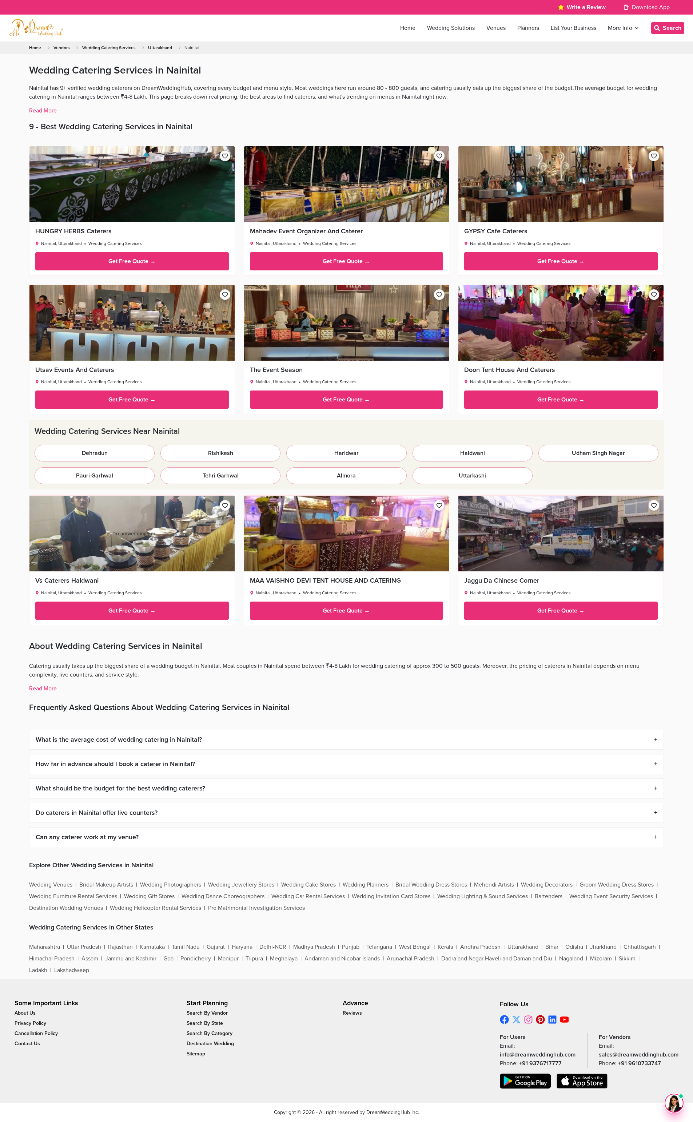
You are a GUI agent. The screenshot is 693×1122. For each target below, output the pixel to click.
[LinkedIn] (552, 1019)
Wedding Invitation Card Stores (391, 896)
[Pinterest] (540, 1019)
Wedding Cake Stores (308, 884)
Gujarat (216, 947)
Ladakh (38, 970)
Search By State (205, 1023)
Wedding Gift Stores (149, 896)
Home (35, 47)
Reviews (352, 1013)
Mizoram (601, 958)
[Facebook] (504, 1019)
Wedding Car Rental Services (308, 896)
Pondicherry (195, 958)
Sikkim (627, 958)
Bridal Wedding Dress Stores (431, 884)
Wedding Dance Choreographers (223, 896)
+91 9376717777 (540, 1063)
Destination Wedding (210, 1043)
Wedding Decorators (547, 884)
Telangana (379, 947)
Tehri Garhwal (221, 475)
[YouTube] (564, 1019)
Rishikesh (220, 453)
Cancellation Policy (36, 1033)
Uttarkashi (472, 475)
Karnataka (152, 947)
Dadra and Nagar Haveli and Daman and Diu (496, 958)
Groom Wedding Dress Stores (617, 884)
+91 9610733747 (639, 1063)
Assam (89, 958)
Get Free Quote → (132, 261)
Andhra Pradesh (480, 947)
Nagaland (571, 958)
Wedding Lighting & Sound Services (482, 896)
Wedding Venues (50, 884)
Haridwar (346, 453)
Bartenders (548, 896)
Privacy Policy (30, 1023)
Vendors (61, 47)
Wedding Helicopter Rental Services (155, 908)
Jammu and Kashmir (130, 958)
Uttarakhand (160, 47)
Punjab (350, 947)
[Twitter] (516, 1019)
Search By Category (209, 1033)
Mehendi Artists (494, 884)
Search (672, 28)
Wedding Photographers (170, 884)
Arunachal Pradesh (410, 958)
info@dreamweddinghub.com (537, 1054)
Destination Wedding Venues (66, 908)
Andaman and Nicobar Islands (342, 958)
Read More (43, 110)
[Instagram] (528, 1019)
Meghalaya (284, 958)
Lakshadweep (71, 970)
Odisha (574, 947)
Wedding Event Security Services (611, 896)
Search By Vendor (207, 1013)
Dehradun (95, 453)
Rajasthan (120, 947)
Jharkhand (603, 947)
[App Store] (582, 1081)
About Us (25, 1013)
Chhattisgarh (640, 947)
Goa (168, 958)
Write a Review (586, 7)
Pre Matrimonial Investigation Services (256, 908)
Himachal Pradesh (52, 958)
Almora (346, 475)
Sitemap (196, 1054)
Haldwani (472, 453)
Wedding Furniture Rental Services (73, 896)
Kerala (445, 947)
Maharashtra (44, 947)
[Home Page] (36, 28)
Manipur (228, 958)
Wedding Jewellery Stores (241, 884)
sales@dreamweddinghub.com (638, 1054)
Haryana (242, 947)
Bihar (551, 947)
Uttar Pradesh (84, 947)
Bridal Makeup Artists (106, 884)
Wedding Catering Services (109, 47)
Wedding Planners (366, 884)
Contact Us (27, 1043)
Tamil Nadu (186, 947)
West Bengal (415, 947)
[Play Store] (525, 1081)
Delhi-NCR (272, 947)
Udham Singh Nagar (598, 453)
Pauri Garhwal (94, 475)
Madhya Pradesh (314, 947)
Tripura (254, 958)
